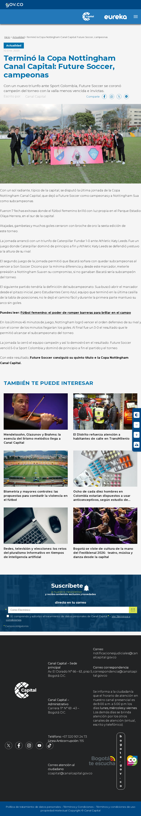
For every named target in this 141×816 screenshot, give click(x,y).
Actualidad (13, 45)
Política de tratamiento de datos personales (33, 806)
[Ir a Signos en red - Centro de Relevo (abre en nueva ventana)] (136, 444)
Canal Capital (35, 96)
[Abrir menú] (136, 17)
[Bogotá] (102, 761)
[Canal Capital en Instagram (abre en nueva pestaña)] (29, 748)
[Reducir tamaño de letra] (136, 424)
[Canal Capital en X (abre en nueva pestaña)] (8, 748)
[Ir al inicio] (25, 690)
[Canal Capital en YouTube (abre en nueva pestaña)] (39, 748)
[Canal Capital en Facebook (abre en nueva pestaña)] (19, 748)
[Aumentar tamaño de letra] (136, 434)
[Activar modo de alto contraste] (136, 415)
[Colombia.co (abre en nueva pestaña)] (132, 761)
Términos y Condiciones (78, 806)
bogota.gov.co (121, 761)
